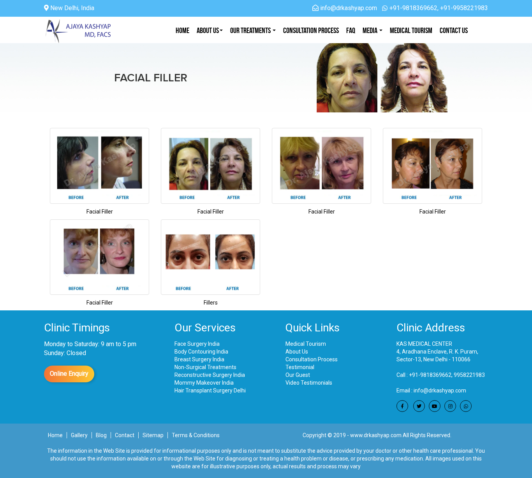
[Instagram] (450, 406)
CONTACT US (454, 30)
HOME (182, 30)
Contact (124, 435)
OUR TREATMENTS (251, 30)
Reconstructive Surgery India (209, 375)
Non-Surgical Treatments (205, 367)
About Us (208, 30)
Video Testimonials (308, 383)
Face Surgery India (197, 344)
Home (55, 435)
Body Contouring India (201, 351)
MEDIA (371, 30)
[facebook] (402, 406)
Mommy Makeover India (204, 383)
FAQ (350, 30)
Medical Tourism (411, 30)
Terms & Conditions (196, 435)
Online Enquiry (69, 373)
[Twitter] (419, 406)
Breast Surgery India (199, 359)
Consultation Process (311, 359)
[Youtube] (434, 406)
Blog (101, 435)
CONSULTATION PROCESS (311, 30)
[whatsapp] (466, 406)
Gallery (79, 435)
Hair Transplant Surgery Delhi (210, 390)
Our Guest (297, 375)
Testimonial (299, 367)
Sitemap (153, 435)
